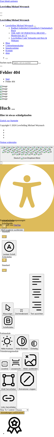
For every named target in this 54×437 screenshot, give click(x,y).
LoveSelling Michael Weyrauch (19, 25)
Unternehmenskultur (14, 45)
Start (8, 79)
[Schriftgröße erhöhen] (4, 226)
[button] (1, 162)
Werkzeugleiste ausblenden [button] (12, 230)
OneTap (17, 225)
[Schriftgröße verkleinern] (4, 236)
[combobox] (27, 154)
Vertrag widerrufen (8, 142)
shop (8, 53)
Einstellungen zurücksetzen (12, 413)
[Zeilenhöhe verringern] (4, 270)
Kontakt (9, 50)
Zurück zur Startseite (9, 120)
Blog (8, 43)
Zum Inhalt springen (9, 1)
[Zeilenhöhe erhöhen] (4, 260)
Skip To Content (7, 410)
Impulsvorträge (12, 48)
